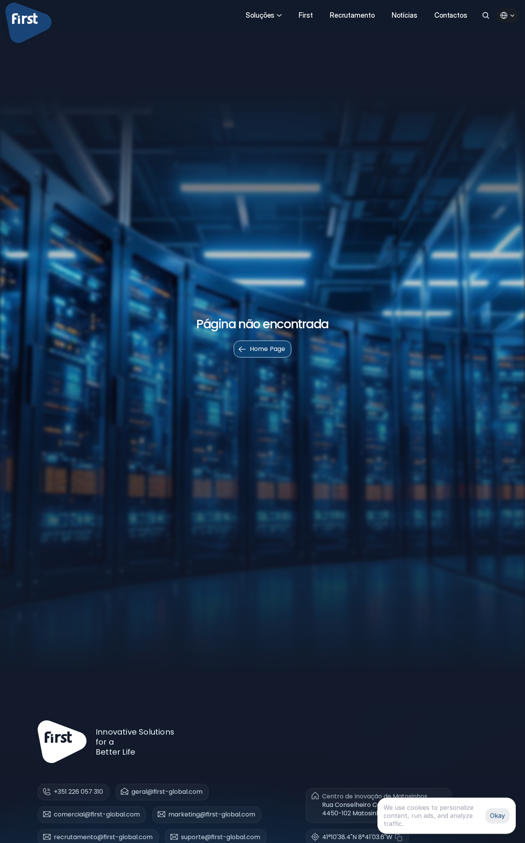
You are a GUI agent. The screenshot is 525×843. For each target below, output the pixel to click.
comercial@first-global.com (97, 814)
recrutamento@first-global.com (103, 837)
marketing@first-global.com (211, 814)
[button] (362, 837)
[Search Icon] (485, 15)
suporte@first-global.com (220, 837)
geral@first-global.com (167, 791)
